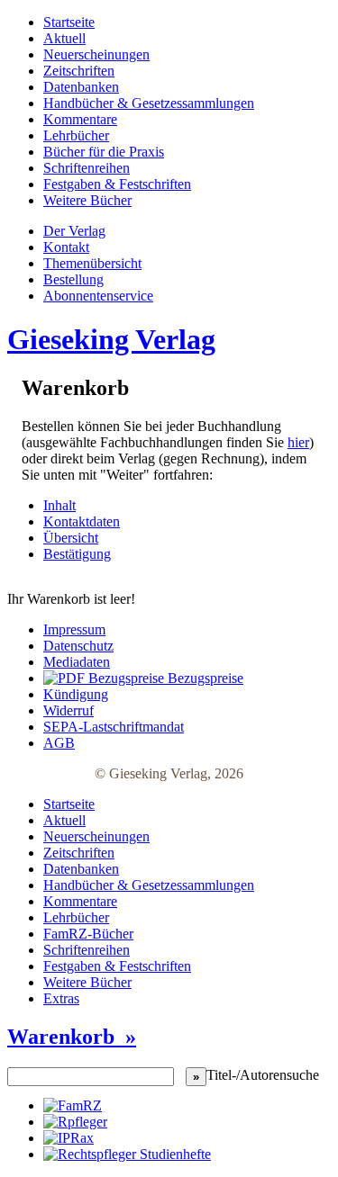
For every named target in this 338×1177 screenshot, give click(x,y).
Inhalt (59, 505)
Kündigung (75, 694)
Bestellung (73, 279)
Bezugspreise (203, 678)
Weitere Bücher (87, 200)
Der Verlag (74, 230)
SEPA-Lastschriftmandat (113, 726)
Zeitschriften (78, 70)
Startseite (69, 22)
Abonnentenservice (98, 295)
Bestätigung (77, 554)
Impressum (74, 629)
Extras (61, 998)
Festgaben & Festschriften (117, 184)
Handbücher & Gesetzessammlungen (148, 103)
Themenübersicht (92, 263)
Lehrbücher (76, 135)
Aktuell (64, 38)
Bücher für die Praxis (103, 151)
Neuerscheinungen (96, 54)
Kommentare (80, 119)
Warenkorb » (71, 1036)
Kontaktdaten (81, 521)
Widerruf (68, 710)
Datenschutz (78, 645)
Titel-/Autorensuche (262, 1075)
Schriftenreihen (86, 167)
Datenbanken (81, 86)
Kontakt (66, 247)
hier (298, 442)
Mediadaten (76, 661)
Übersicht (70, 537)
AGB (59, 742)
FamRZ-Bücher (88, 933)
